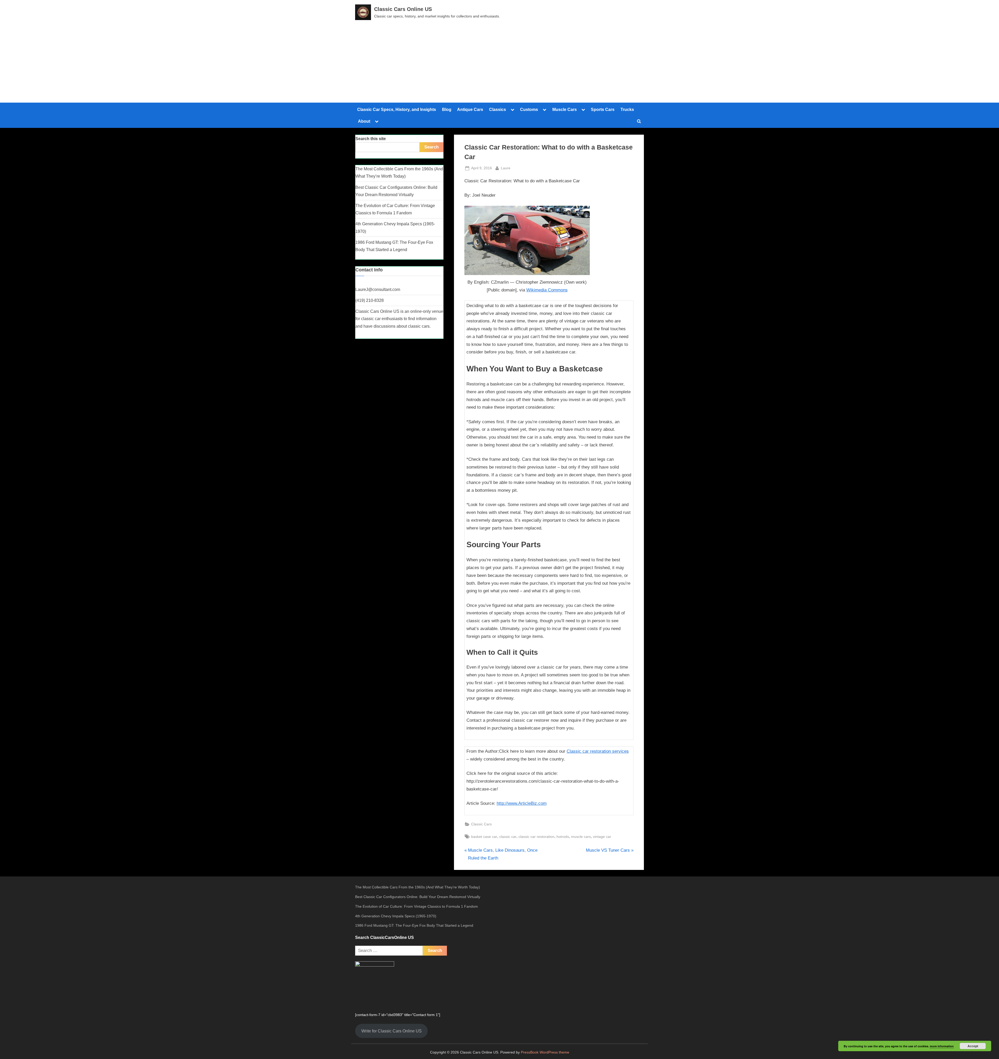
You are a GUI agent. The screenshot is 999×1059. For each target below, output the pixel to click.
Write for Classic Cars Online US (391, 1031)
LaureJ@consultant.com (377, 289)
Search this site (370, 138)
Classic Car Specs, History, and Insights (396, 109)
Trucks (627, 109)
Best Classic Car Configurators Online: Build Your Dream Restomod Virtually (417, 897)
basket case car (484, 836)
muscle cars (581, 836)
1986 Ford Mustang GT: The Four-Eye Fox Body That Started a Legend (414, 925)
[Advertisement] (499, 59)
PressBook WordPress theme (545, 1052)
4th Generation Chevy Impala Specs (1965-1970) (395, 916)
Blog (446, 109)
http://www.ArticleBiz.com (522, 803)
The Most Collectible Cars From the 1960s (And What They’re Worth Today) (417, 887)
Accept (973, 1046)
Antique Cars (470, 109)
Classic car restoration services (598, 751)
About (364, 121)
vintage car (602, 836)
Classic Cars (481, 824)
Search (431, 147)
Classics (497, 109)
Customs (529, 109)
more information (942, 1046)
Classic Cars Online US (403, 9)
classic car (507, 836)
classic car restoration (536, 836)
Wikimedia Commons (547, 290)
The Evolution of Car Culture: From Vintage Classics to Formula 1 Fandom (416, 906)
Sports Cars (602, 109)
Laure (505, 168)
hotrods (562, 836)
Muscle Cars (564, 109)
